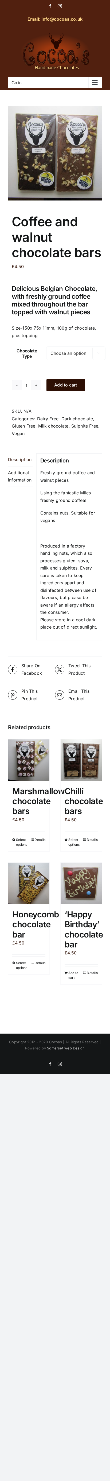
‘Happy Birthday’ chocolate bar (84, 929)
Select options (22, 842)
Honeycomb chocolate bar (35, 924)
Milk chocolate (53, 426)
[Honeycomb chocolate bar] (28, 883)
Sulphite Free (84, 426)
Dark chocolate (77, 418)
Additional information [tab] (20, 476)
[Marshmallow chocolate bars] (28, 760)
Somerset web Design (66, 1048)
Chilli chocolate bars (84, 801)
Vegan (18, 433)
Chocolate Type (27, 353)
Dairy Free (47, 418)
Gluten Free (24, 426)
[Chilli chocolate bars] (81, 760)
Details (39, 840)
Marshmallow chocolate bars (38, 801)
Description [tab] (20, 459)
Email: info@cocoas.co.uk (55, 19)
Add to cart (65, 385)
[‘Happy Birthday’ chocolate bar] (81, 883)
